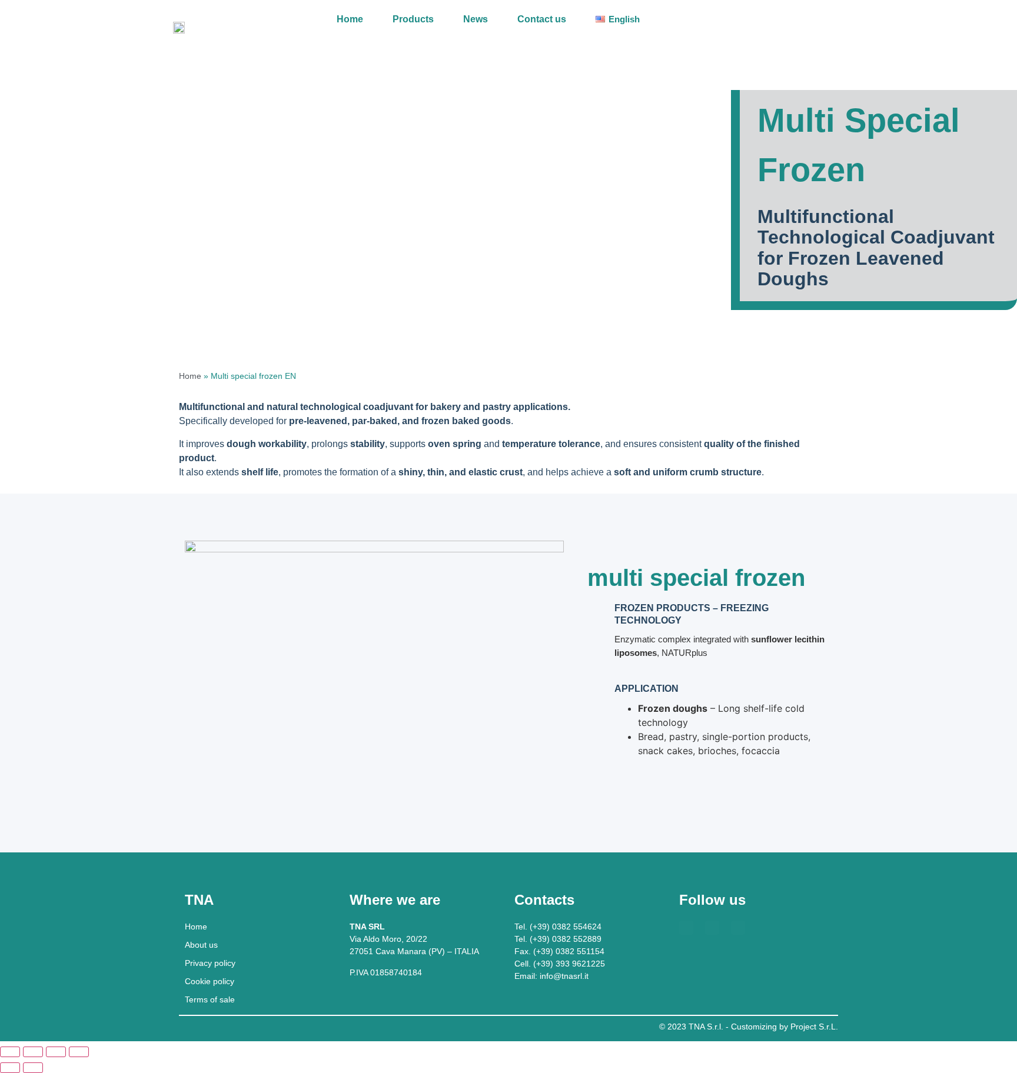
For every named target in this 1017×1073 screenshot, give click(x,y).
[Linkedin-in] (712, 928)
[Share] (56, 1052)
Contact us (541, 19)
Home (350, 19)
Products (413, 19)
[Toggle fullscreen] (33, 1052)
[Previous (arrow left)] (10, 1067)
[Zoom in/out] (10, 1052)
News (475, 19)
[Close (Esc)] (79, 1052)
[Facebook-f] (686, 928)
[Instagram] (738, 928)
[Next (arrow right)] (33, 1067)
